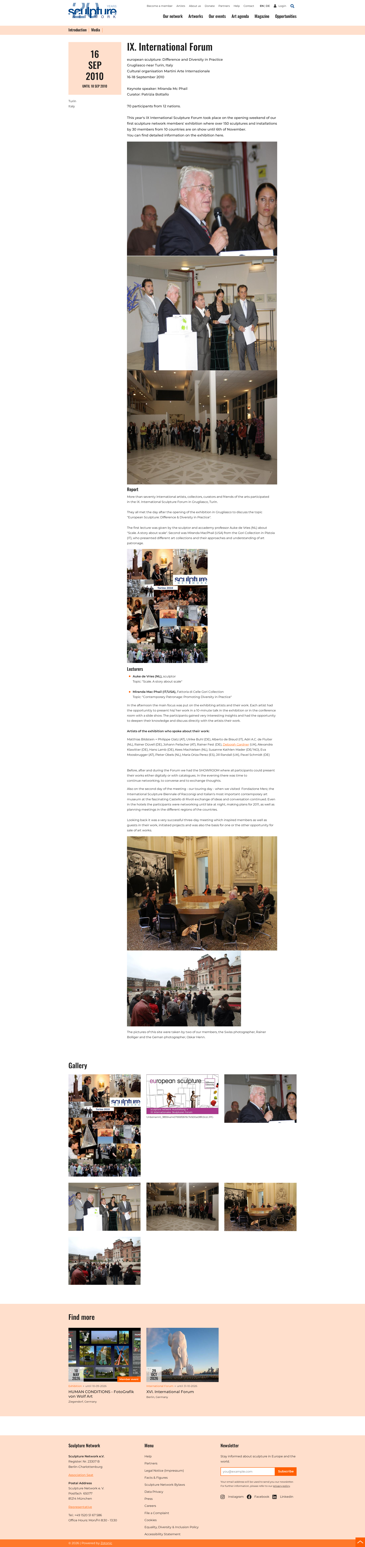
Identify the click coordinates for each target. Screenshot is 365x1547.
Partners (224, 6)
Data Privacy (153, 1492)
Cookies (150, 1520)
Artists (180, 6)
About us (195, 6)
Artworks (195, 16)
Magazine (262, 16)
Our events (217, 16)
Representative (80, 1507)
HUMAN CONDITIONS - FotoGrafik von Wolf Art (101, 1394)
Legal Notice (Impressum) (164, 1470)
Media (95, 30)
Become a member (160, 6)
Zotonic (106, 1543)
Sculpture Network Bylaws (164, 1484)
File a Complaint (156, 1513)
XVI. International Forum (170, 1391)
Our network (173, 16)
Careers (150, 1506)
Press (148, 1499)
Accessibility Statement (162, 1534)
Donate (210, 6)
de (268, 6)
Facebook (261, 1496)
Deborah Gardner (236, 744)
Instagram (236, 1496)
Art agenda (240, 16)
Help (237, 6)
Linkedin (286, 1496)
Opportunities (286, 16)
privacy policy (281, 1485)
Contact (249, 6)
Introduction (77, 30)
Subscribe (286, 1471)
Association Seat (80, 1475)
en (262, 6)
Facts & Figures (156, 1477)
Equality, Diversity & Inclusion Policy (171, 1527)
